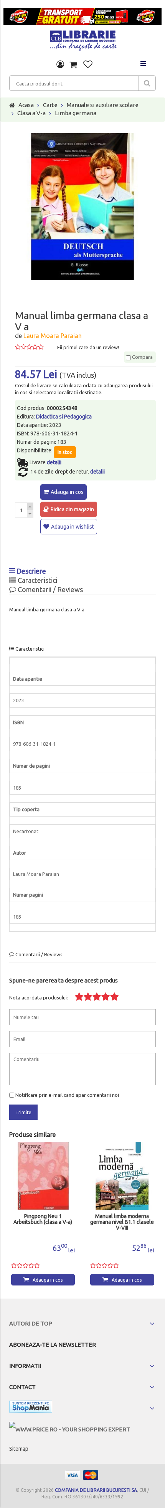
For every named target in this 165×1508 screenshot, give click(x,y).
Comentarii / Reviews (49, 589)
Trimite (23, 1112)
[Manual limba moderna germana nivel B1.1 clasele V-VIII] (43, 1176)
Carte (50, 105)
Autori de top (30, 1323)
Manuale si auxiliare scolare (103, 105)
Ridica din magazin (72, 509)
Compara (142, 357)
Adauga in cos (67, 492)
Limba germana (75, 113)
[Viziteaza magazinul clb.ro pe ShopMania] (30, 1408)
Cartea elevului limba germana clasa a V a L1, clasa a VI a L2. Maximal (122, 1222)
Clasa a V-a (31, 113)
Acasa (26, 105)
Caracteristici (36, 580)
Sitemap (18, 1449)
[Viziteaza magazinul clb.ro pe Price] (69, 1429)
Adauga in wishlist (72, 527)
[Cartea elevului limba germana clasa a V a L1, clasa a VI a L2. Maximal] (122, 1176)
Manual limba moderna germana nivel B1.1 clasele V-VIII (43, 1222)
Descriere (30, 571)
